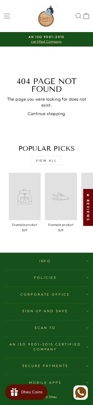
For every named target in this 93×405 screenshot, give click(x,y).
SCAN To (45, 328)
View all (46, 160)
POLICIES (45, 277)
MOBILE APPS (45, 382)
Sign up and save (45, 311)
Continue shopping (46, 113)
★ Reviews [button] (88, 207)
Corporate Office (45, 294)
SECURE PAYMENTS (45, 366)
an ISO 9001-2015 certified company (45, 346)
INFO (45, 261)
